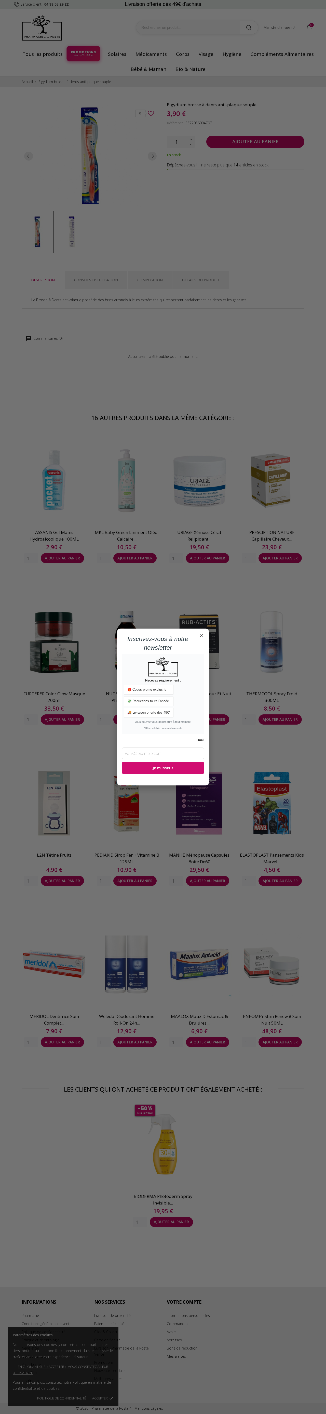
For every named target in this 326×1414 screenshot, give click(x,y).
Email (200, 740)
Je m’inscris (163, 768)
